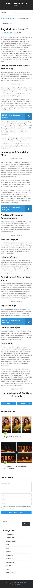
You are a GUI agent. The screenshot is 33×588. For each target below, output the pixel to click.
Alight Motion (7, 23)
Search (5, 521)
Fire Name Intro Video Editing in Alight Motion (16, 467)
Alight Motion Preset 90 (12, 437)
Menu (4, 12)
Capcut (8, 551)
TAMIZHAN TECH (16, 3)
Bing (7, 544)
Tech (7, 569)
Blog (7, 548)
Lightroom (9, 558)
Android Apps (10, 537)
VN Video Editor (11, 573)
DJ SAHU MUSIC (7, 33)
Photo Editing (10, 562)
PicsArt (8, 566)
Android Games (11, 541)
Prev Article (9, 403)
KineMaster (9, 555)
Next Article (24, 403)
